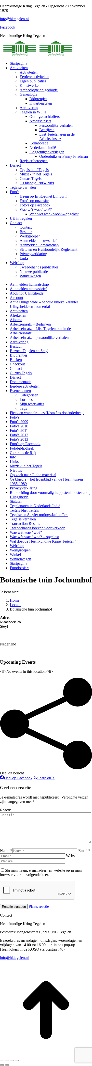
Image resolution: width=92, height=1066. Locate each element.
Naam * (6, 850)
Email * (84, 850)
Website (72, 856)
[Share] (7, 1060)
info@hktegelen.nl (14, 19)
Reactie (6, 810)
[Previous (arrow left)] (2, 1065)
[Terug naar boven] (46, 1055)
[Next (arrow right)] (7, 1065)
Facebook (7, 27)
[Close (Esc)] (2, 1060)
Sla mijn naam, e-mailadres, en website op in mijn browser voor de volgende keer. (41, 872)
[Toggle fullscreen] (12, 1060)
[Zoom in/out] (17, 1060)
